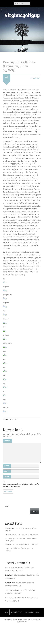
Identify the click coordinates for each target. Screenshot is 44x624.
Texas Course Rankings (32, 612)
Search (7, 506)
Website (6, 477)
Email (6, 471)
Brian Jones (35, 78)
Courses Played (16, 612)
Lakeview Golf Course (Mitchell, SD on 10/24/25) (21, 544)
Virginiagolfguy (22, 15)
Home (6, 612)
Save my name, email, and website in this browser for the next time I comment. (21, 485)
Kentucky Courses (13, 419)
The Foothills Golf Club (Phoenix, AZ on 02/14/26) (21, 535)
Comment (7, 441)
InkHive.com (20, 619)
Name (6, 466)
